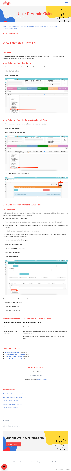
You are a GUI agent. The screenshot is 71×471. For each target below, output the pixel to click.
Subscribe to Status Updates (21, 462)
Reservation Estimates (11, 29)
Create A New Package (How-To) (12, 404)
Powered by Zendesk (64, 469)
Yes (32, 371)
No (40, 371)
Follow (5, 48)
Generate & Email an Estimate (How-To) (14, 397)
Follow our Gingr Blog (37, 462)
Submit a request (42, 380)
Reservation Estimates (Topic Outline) (14, 394)
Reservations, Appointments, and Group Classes (34, 27)
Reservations (53, 27)
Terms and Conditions (52, 462)
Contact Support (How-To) (10, 401)
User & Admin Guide (13, 27)
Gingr (4, 27)
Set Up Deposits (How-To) (10, 408)
